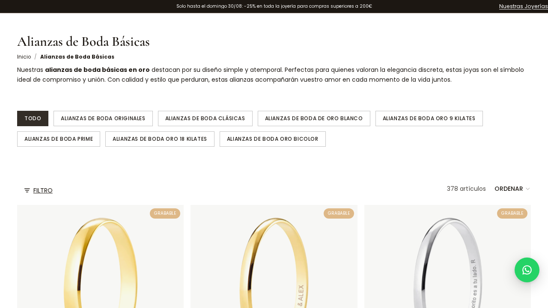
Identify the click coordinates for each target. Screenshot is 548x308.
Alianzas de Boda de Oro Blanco (314, 118)
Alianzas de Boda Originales (103, 118)
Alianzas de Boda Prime (58, 138)
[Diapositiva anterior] (203, 288)
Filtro (43, 190)
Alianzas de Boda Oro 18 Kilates (160, 138)
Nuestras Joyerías (523, 6)
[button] (512, 188)
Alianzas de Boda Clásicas (205, 118)
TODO (32, 118)
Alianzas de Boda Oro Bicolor (273, 138)
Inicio (24, 56)
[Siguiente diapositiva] (344, 288)
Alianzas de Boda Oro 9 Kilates (429, 118)
